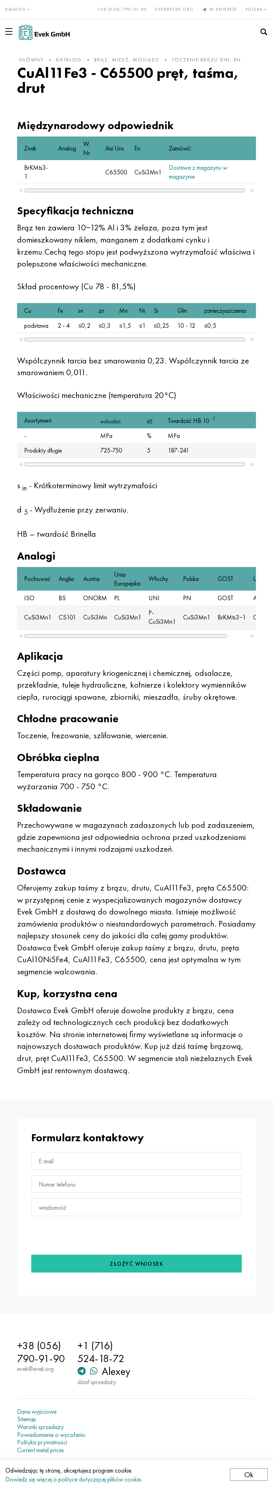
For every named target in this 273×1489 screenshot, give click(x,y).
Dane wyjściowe (37, 1412)
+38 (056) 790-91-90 (122, 9)
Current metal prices (40, 1450)
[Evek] (44, 32)
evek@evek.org (174, 9)
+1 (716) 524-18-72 (100, 1352)
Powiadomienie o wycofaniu (51, 1435)
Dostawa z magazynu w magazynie (198, 171)
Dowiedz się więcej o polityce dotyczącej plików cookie (73, 1479)
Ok (248, 1474)
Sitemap (26, 1419)
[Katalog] (10, 31)
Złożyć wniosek (136, 1264)
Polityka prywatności (42, 1442)
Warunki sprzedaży (40, 1427)
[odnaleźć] (264, 32)
